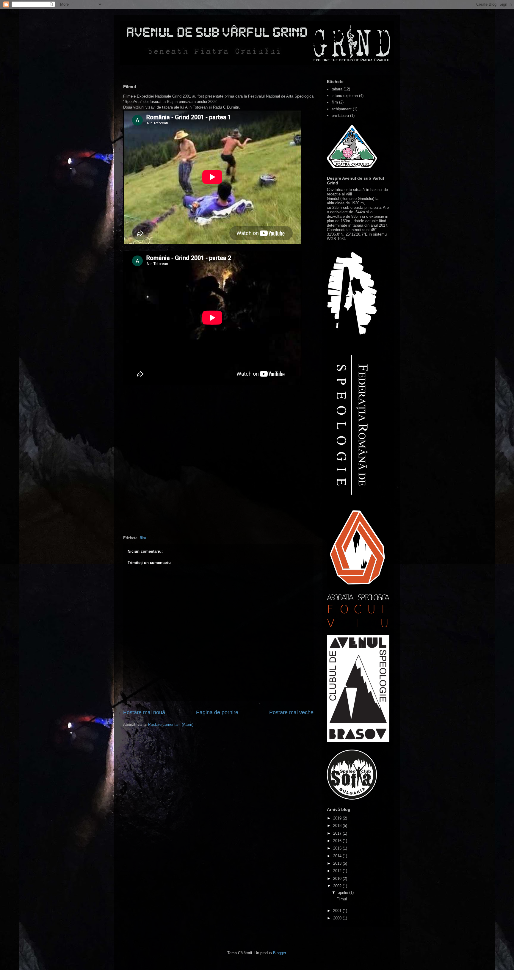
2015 (338, 848)
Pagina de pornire (217, 712)
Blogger (279, 953)
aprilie (343, 892)
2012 (338, 871)
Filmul (341, 899)
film (143, 538)
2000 (338, 918)
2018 (338, 825)
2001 (338, 910)
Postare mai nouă (144, 712)
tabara (337, 89)
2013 (338, 863)
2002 (338, 886)
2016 (338, 841)
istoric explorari (345, 95)
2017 (338, 833)
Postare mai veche (291, 712)
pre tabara (340, 115)
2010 (338, 878)
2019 (338, 818)
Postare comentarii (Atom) (170, 724)
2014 (338, 856)
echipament (342, 109)
